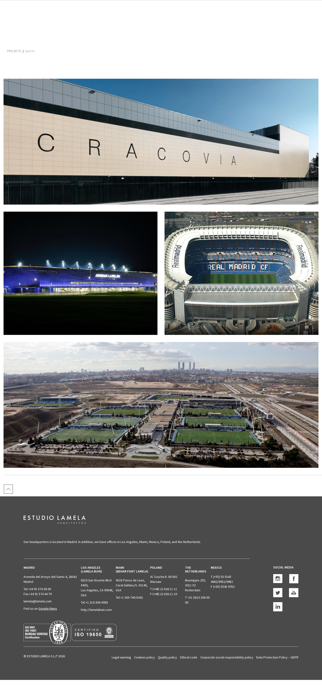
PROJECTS (14, 51)
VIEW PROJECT (49, 185)
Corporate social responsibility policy (226, 657)
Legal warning (121, 657)
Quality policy (167, 657)
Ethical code (188, 657)
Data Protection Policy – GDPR (277, 657)
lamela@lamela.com (38, 601)
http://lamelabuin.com (96, 610)
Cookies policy (144, 657)
